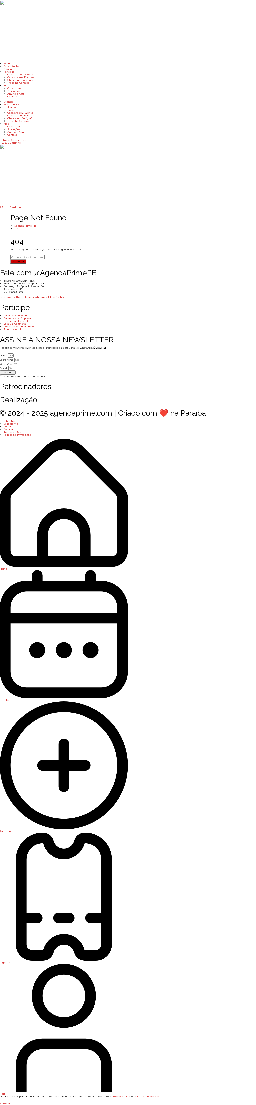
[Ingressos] (64, 959)
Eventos (8, 63)
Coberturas (14, 88)
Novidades (10, 69)
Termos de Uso (121, 1096)
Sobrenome (7, 359)
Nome (4, 355)
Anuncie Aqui (16, 93)
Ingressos (5, 962)
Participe (9, 71)
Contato (12, 96)
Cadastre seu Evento (20, 74)
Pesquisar (18, 261)
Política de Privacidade (148, 1096)
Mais (6, 85)
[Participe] (64, 828)
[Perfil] (64, 1091)
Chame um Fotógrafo (20, 80)
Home (3, 568)
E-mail (4, 368)
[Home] (64, 566)
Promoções (14, 91)
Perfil (3, 1093)
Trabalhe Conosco (18, 82)
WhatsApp (6, 364)
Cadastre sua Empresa (21, 77)
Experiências (12, 66)
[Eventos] (64, 697)
